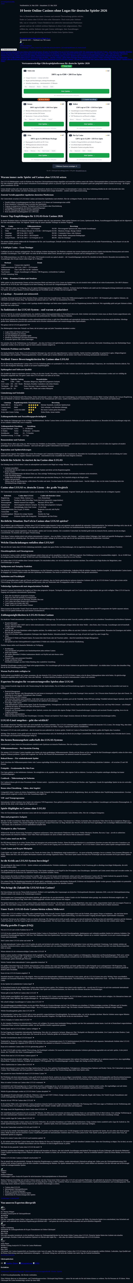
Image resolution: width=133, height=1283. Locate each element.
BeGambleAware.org (81, 170)
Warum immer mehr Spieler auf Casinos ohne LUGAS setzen (21, 51)
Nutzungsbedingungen (16, 1271)
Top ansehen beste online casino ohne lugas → (35, 38)
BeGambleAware (25, 1263)
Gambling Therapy (11, 1263)
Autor (3, 3)
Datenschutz (5, 1271)
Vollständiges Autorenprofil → (11, 1198)
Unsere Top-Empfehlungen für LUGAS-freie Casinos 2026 (62, 51)
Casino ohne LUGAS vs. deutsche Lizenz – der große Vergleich (97, 53)
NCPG (36, 1263)
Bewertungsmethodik (43, 1271)
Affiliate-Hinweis (30, 1271)
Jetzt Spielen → (66, 91)
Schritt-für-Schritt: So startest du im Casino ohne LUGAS (56, 53)
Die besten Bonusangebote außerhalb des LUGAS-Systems (82, 57)
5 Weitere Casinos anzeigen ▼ (66, 166)
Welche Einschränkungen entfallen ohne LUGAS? (53, 55)
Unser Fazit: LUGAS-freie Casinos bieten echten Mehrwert (94, 59)
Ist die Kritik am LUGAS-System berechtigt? (22, 59)
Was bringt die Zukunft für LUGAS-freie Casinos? (56, 59)
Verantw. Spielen (56, 1271)
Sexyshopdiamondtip (8, 2)
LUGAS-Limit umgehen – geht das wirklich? (46, 57)
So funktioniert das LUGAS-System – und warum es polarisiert (104, 51)
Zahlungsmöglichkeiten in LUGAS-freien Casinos (87, 55)
